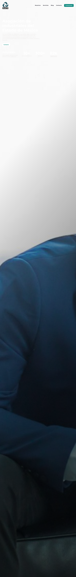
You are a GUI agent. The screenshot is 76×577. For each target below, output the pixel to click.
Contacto (59, 5)
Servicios (46, 5)
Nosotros (38, 5)
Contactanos (68, 5)
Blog (52, 5)
